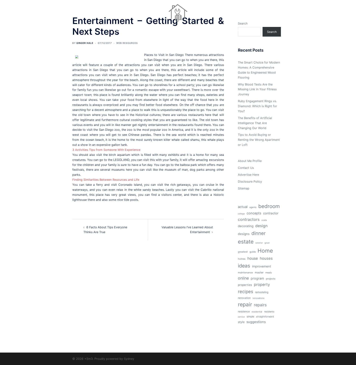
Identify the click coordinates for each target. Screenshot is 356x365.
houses (266, 258)
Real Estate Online (232, 30)
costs (264, 220)
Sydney (129, 359)
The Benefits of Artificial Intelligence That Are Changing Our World (255, 123)
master (259, 272)
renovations (258, 298)
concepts (254, 213)
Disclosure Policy (250, 181)
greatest (243, 251)
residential (257, 311)
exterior (259, 243)
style (241, 322)
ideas (244, 266)
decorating (245, 226)
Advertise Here (248, 174)
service (241, 317)
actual (243, 207)
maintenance (245, 272)
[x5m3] (178, 14)
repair (245, 304)
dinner (258, 233)
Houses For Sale (206, 30)
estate (246, 241)
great (267, 243)
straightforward (265, 316)
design (261, 225)
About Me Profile (250, 161)
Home (265, 250)
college (241, 213)
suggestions (256, 322)
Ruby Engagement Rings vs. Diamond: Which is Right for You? (257, 106)
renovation (244, 297)
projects (270, 278)
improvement (261, 266)
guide (253, 251)
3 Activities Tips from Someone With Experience (106, 150)
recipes (245, 291)
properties (245, 285)
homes (241, 258)
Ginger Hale (84, 43)
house (252, 258)
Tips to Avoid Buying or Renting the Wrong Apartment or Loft (259, 140)
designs (244, 234)
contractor (270, 213)
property (262, 284)
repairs (260, 304)
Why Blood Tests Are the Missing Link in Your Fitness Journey (257, 89)
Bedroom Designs (124, 30)
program (257, 278)
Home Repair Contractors (175, 30)
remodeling (261, 292)
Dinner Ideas (147, 30)
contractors (249, 219)
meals (268, 272)
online (243, 278)
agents (252, 207)
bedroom (269, 206)
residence (244, 311)
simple (250, 316)
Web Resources (127, 43)
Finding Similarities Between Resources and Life (105, 179)
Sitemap (243, 188)
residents (269, 311)
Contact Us (246, 168)
